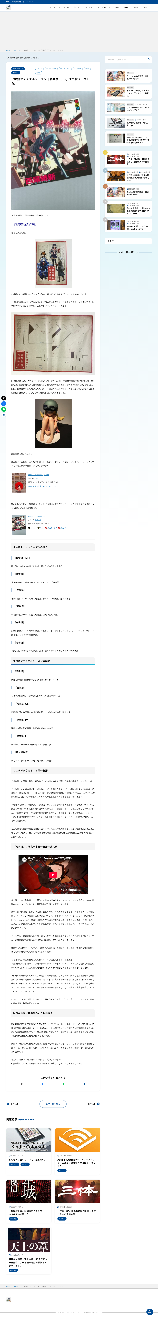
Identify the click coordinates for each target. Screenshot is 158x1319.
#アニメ (39, 68)
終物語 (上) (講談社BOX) (37, 516)
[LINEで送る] (63, 1084)
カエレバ (37, 478)
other (126, 7)
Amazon (31, 486)
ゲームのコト (64, 7)
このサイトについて (140, 7)
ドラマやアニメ (104, 7)
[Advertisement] (79, 29)
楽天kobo (63, 528)
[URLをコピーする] (84, 1084)
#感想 (87, 68)
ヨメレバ (38, 520)
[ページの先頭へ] (149, 1312)
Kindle (42, 528)
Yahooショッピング (49, 486)
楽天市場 (38, 486)
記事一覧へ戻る (53, 1104)
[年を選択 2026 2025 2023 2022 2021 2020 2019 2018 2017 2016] (128, 241)
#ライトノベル (65, 68)
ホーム (52, 7)
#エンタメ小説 (51, 68)
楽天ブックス (52, 528)
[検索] (149, 59)
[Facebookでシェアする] (42, 1084)
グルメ (116, 7)
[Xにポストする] (21, 1084)
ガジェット (89, 7)
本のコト (77, 7)
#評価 (38, 73)
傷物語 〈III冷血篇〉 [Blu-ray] (38, 475)
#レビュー (77, 68)
